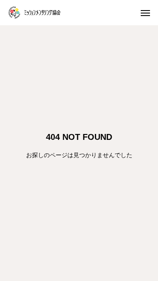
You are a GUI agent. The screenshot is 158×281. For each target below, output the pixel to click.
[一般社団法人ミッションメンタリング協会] (34, 12)
